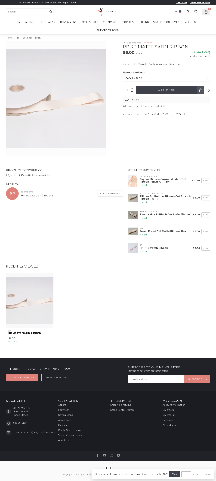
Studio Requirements (167, 22)
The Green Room (108, 30)
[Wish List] (195, 12)
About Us (191, 22)
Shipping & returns (120, 404)
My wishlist (169, 415)
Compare (168, 420)
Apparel (30, 22)
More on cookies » (202, 474)
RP (124, 42)
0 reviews (147, 42)
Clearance (110, 22)
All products (169, 425)
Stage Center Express (122, 410)
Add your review (110, 193)
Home (18, 22)
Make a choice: (133, 72)
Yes (174, 474)
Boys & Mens (68, 22)
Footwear (48, 22)
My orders (168, 410)
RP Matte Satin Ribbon (29, 37)
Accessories (89, 22)
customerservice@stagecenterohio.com (35, 432)
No (186, 474)
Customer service (200, 2)
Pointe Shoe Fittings (136, 22)
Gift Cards (181, 2)
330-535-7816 (20, 423)
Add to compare (131, 106)
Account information (174, 404)
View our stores (57, 377)
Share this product (153, 106)
